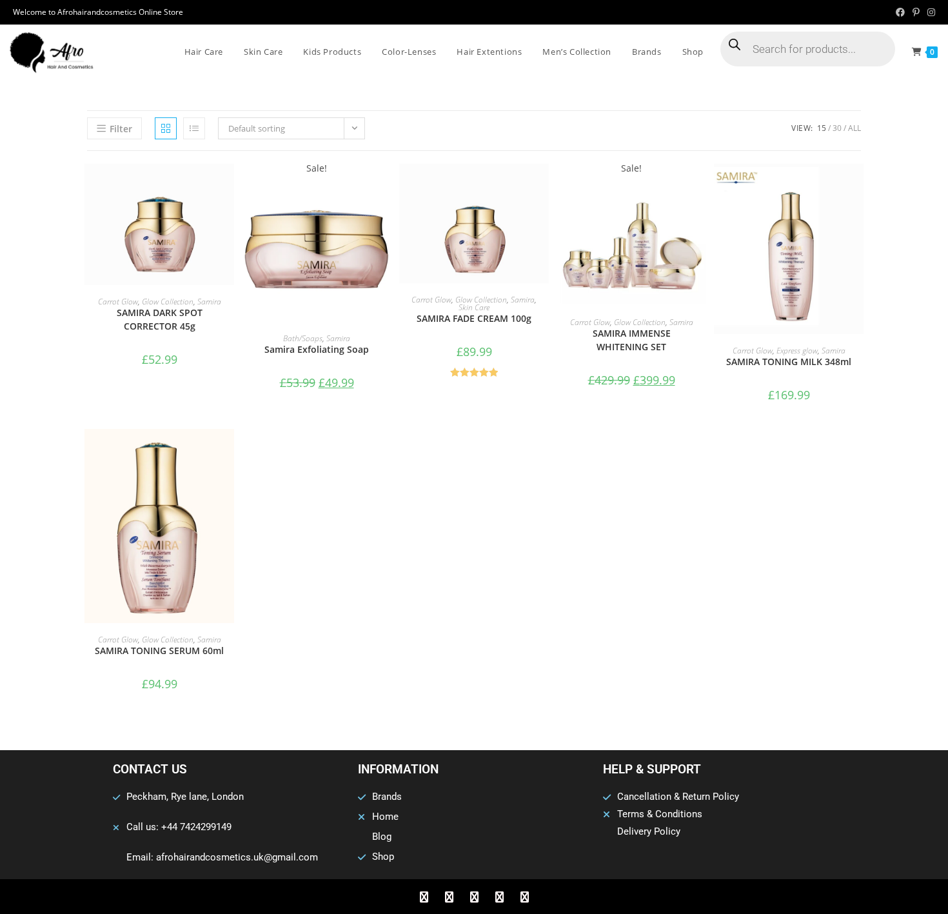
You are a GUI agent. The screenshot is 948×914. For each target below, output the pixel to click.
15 (821, 128)
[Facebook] (424, 897)
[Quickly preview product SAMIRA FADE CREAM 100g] (542, 186)
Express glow (797, 350)
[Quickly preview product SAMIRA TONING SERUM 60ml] (228, 451)
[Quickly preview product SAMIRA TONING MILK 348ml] (857, 186)
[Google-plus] (474, 897)
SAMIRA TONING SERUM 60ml (159, 650)
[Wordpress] (499, 897)
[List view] (194, 128)
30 (837, 128)
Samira (209, 301)
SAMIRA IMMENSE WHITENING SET (632, 340)
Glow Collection (167, 301)
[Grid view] (166, 128)
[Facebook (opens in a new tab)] (900, 12)
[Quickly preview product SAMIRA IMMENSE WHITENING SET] (700, 186)
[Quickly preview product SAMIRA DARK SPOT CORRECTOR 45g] (228, 186)
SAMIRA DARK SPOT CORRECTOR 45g (159, 319)
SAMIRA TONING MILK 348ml (788, 361)
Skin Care (474, 307)
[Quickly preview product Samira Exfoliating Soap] (385, 186)
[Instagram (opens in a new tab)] (929, 12)
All (854, 128)
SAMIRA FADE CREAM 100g (474, 318)
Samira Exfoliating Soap (316, 349)
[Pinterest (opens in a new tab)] (916, 12)
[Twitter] (449, 897)
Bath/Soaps (302, 338)
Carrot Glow (118, 301)
